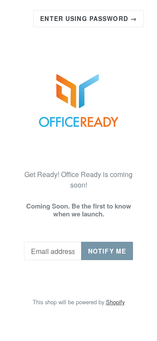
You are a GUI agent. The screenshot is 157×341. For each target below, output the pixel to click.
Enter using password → (88, 18)
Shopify (115, 302)
